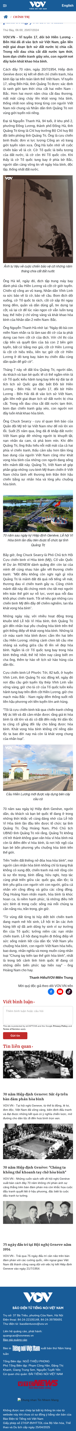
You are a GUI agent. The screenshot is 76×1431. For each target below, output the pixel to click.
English (68, 5)
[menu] (8, 5)
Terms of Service (11, 1029)
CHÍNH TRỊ (21, 17)
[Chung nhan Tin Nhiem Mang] (38, 1400)
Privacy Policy (60, 1026)
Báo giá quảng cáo (15, 1339)
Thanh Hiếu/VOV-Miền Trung (51, 977)
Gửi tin (15, 1035)
